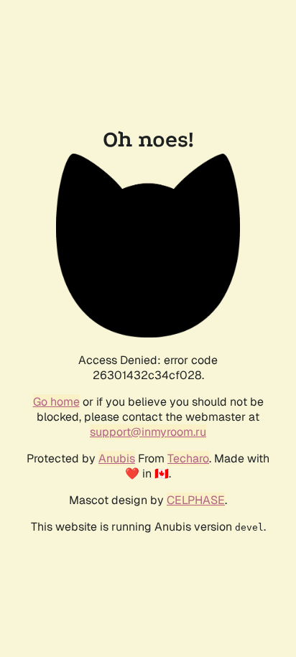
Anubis (116, 458)
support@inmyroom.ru (148, 431)
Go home (56, 401)
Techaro (188, 458)
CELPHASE (196, 500)
